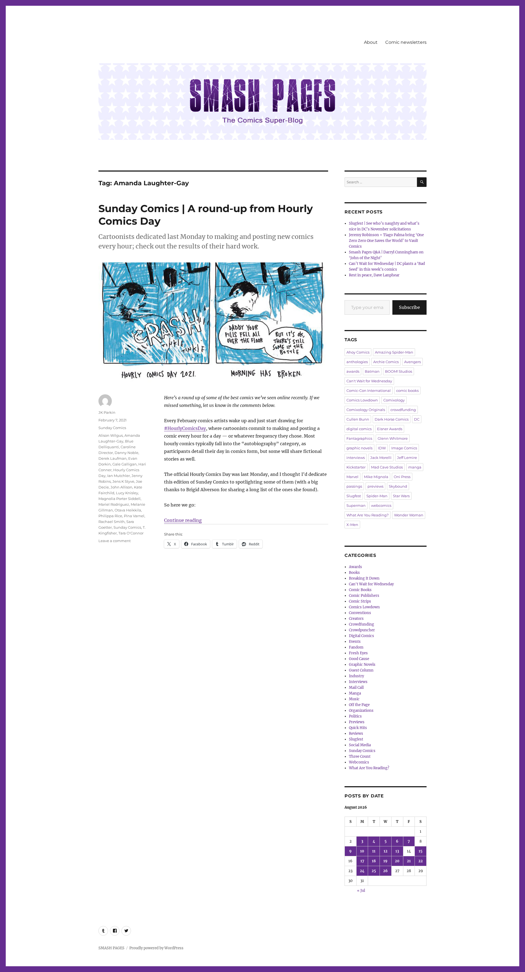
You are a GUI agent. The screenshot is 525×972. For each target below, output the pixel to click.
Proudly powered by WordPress (156, 948)
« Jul (361, 890)
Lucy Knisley (127, 493)
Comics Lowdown (362, 400)
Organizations (361, 710)
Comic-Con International (368, 390)
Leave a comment (114, 541)
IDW (382, 448)
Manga (355, 693)
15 (420, 851)
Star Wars (401, 496)
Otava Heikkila (128, 510)
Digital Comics (361, 635)
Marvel (352, 477)
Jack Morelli (381, 457)
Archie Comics (386, 362)
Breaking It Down (364, 578)
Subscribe (409, 307)
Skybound (398, 486)
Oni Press (402, 477)
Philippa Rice (110, 516)
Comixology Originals (365, 409)
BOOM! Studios (398, 371)
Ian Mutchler (118, 475)
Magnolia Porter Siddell (119, 498)
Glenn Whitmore (393, 438)
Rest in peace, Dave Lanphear (374, 275)
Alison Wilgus (110, 435)
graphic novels (359, 448)
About (371, 42)
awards (352, 371)
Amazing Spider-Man (394, 352)
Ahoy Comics (357, 352)
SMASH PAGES (111, 948)
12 (385, 851)
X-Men (352, 524)
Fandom (356, 647)
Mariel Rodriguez (113, 504)
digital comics (359, 429)
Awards (355, 567)
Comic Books (360, 590)
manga (414, 467)
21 (409, 861)
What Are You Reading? (367, 515)
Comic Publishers (364, 595)
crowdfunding (403, 409)
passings (354, 486)
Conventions (360, 613)
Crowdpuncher (362, 630)
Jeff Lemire (407, 457)
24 (362, 871)
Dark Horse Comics (392, 419)
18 (374, 861)
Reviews (356, 733)
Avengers (412, 362)
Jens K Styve (123, 481)
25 (374, 871)
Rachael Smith (111, 521)
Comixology (394, 400)
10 (362, 851)
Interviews (358, 681)
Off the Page (359, 704)
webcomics (381, 505)
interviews (355, 457)
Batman (372, 371)
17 (362, 861)
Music (354, 699)
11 (373, 851)
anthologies (357, 362)
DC (416, 419)
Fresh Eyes (358, 653)
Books (354, 572)
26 (385, 871)
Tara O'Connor (131, 533)
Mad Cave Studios (387, 467)
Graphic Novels (362, 664)
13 (397, 851)
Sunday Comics (112, 428)
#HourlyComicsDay (185, 428)
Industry (356, 676)
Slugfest (353, 496)
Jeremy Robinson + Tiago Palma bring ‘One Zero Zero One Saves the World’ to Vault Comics (386, 241)
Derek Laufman (112, 458)
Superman (356, 505)
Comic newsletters (406, 42)
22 (420, 861)
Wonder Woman (408, 515)
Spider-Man (376, 496)
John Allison (121, 487)
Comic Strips (360, 601)
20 (397, 861)
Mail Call (356, 687)
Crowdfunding (361, 624)
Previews (356, 722)
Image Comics (404, 448)
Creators (356, 618)
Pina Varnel (134, 516)
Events (355, 641)
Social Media (360, 745)
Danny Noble (126, 452)
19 (385, 861)
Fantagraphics (359, 438)
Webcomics (359, 762)
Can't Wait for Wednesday (369, 381)
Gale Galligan (124, 464)
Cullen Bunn (357, 419)
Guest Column (361, 670)
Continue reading (183, 520)
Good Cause (359, 658)
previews (375, 486)
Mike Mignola (376, 477)
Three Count (360, 756)
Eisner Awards (389, 429)
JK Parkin (106, 412)
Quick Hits (358, 727)
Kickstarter (356, 467)
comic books (407, 390)
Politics (355, 716)
